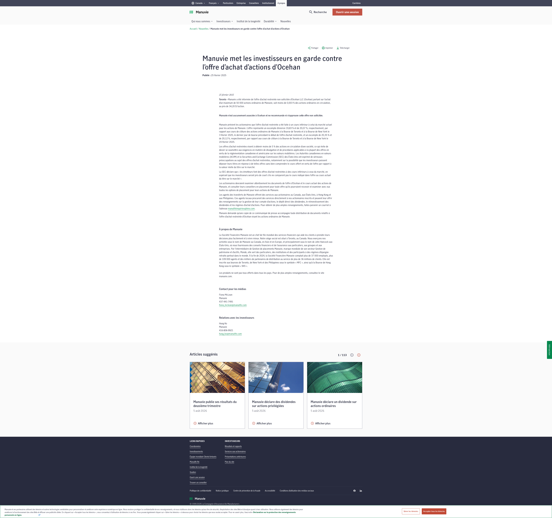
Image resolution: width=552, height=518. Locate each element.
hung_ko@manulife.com (230, 333)
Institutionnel (268, 3)
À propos (281, 3)
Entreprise (241, 3)
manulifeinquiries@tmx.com (241, 208)
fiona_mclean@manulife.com (233, 305)
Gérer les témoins (411, 511)
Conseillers (254, 3)
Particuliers (228, 3)
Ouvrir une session (347, 12)
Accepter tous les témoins (434, 511)
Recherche (320, 12)
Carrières (356, 3)
